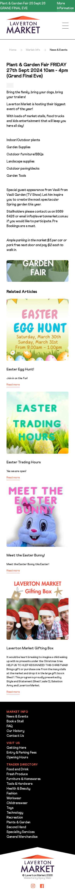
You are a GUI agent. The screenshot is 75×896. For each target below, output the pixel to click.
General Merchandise (22, 837)
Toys (10, 808)
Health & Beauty (18, 788)
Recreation (15, 817)
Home (12, 50)
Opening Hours (17, 757)
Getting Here (16, 748)
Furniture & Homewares (24, 779)
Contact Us (15, 736)
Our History (15, 731)
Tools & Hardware (19, 784)
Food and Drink (17, 769)
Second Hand (16, 827)
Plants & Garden (18, 822)
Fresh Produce (17, 774)
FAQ (10, 726)
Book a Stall (15, 721)
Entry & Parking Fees (21, 752)
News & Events (17, 716)
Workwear (14, 798)
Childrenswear (17, 803)
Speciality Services (21, 832)
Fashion (12, 793)
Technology (15, 812)
